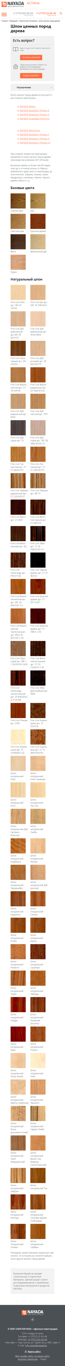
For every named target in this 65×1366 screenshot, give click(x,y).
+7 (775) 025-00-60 (37, 1339)
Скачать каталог (31, 57)
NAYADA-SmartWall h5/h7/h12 (34, 118)
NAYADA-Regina (27, 106)
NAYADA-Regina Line (30, 130)
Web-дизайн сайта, (24, 1356)
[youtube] (32, 1319)
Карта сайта (34, 1351)
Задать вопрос (31, 76)
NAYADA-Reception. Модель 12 (35, 142)
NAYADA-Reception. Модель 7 (34, 134)
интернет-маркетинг (28, 1359)
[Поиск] (61, 13)
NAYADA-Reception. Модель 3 (34, 114)
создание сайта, (42, 1356)
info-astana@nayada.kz (36, 1345)
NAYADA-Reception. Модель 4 (34, 110)
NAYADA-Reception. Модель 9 (34, 138)
